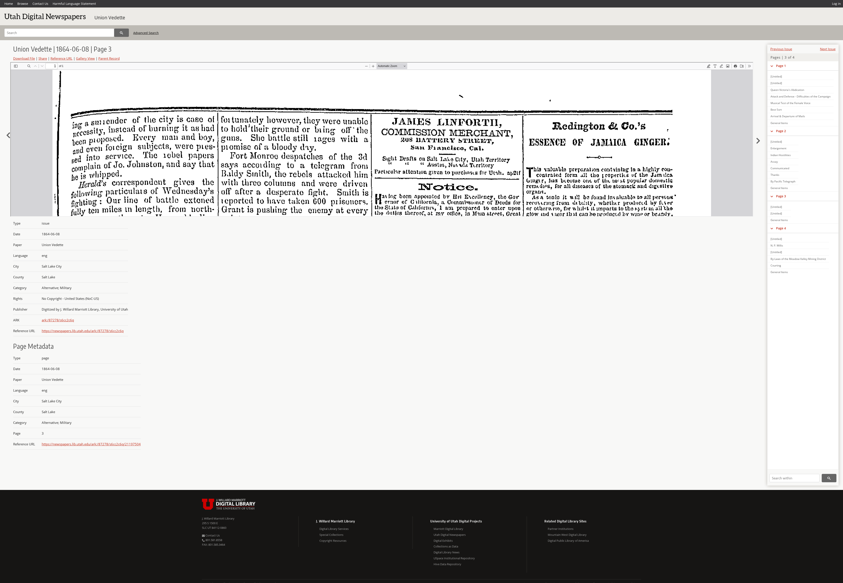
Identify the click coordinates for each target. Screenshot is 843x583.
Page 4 (781, 228)
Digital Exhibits (443, 541)
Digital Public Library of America (568, 541)
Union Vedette (109, 17)
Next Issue (828, 49)
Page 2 (781, 131)
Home (8, 4)
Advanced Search (146, 33)
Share (42, 58)
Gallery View (85, 58)
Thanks (775, 175)
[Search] (121, 33)
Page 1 (781, 66)
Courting (776, 265)
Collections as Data (446, 546)
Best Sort (776, 110)
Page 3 (781, 196)
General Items (779, 123)
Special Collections (331, 535)
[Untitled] (776, 76)
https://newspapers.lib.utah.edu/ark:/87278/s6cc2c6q (83, 331)
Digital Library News (446, 552)
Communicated (780, 168)
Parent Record (109, 58)
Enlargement (778, 148)
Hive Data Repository (447, 564)
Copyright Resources (332, 541)
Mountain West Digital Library (567, 535)
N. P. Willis (777, 245)
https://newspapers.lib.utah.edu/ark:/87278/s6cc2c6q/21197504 (91, 444)
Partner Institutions (560, 529)
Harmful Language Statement (74, 4)
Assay (774, 162)
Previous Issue (781, 49)
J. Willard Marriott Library (218, 518)
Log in (836, 4)
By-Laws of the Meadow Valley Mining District (798, 259)
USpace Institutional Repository (454, 558)
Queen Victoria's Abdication (787, 90)
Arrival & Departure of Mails (788, 116)
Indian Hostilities (781, 155)
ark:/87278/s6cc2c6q (58, 320)
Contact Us (40, 4)
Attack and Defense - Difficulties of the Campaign (800, 96)
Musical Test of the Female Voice (791, 103)
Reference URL (61, 58)
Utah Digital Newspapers (450, 535)
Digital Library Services (334, 529)
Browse (22, 4)
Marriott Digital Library (448, 529)
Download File (24, 58)
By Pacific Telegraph (783, 181)
